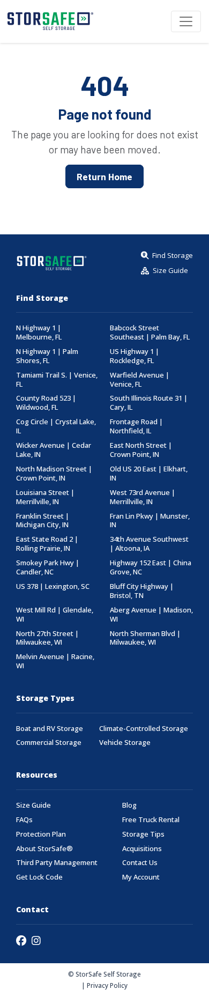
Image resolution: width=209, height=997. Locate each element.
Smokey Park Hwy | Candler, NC (47, 567)
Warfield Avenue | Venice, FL (139, 380)
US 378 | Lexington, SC (52, 586)
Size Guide (33, 805)
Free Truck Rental (151, 819)
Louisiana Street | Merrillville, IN (45, 497)
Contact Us (140, 862)
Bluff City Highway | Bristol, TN (142, 591)
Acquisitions (142, 848)
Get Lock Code (39, 877)
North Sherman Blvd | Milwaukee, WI (145, 638)
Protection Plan (41, 834)
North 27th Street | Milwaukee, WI (47, 638)
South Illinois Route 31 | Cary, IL (149, 403)
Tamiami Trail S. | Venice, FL (57, 380)
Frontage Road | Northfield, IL (136, 426)
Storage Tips (143, 834)
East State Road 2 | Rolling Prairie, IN (47, 544)
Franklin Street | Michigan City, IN (42, 521)
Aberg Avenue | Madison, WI (151, 614)
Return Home (104, 176)
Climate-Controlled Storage (143, 728)
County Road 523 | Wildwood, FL (46, 403)
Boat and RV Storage (49, 728)
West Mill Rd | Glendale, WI (54, 614)
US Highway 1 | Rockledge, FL (134, 356)
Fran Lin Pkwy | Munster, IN (150, 521)
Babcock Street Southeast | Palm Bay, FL (150, 332)
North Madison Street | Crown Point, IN (54, 473)
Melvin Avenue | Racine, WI (55, 661)
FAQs (24, 819)
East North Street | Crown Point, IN (141, 450)
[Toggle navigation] (186, 21)
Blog (129, 805)
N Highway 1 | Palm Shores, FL (47, 356)
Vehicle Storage (125, 742)
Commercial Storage (48, 742)
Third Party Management (57, 862)
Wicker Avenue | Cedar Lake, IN (53, 450)
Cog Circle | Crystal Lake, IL (56, 426)
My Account (141, 877)
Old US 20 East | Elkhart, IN (149, 473)
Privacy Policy (107, 985)
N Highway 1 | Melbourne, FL (39, 332)
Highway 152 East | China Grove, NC (150, 567)
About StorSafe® (44, 848)
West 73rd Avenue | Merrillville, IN (142, 497)
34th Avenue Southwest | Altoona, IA (149, 544)
